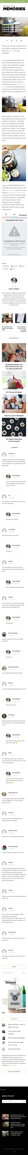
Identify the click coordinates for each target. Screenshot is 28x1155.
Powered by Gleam (15, 254)
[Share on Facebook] (7, 40)
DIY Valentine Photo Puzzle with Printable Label (7, 328)
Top (14, 1151)
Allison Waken (8, 34)
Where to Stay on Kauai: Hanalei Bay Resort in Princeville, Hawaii (17, 1133)
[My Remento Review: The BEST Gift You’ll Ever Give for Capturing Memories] (14, 352)
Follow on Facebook (14, 1071)
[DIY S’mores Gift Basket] (14, 380)
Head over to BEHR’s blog (16, 193)
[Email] (21, 40)
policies (11, 51)
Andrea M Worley (13, 667)
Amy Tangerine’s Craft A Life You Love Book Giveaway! (22, 329)
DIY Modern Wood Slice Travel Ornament (14, 440)
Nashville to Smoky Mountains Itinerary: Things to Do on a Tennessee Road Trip (18, 1125)
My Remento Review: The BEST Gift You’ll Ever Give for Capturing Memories (14, 366)
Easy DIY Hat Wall (14, 1049)
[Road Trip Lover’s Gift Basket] (14, 403)
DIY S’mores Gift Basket (14, 392)
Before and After (8, 24)
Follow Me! (2, 1089)
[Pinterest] (16, 40)
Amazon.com (12, 1065)
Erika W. (10, 950)
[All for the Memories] (14, 8)
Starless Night (10, 190)
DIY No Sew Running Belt (16, 1038)
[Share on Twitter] (11, 40)
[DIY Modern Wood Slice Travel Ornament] (14, 427)
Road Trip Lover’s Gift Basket (14, 416)
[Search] (25, 1)
